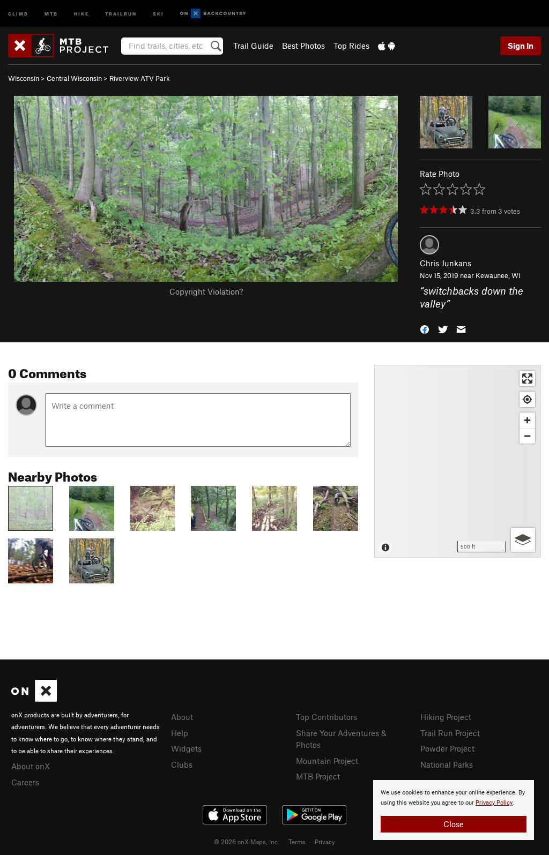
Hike (81, 13)
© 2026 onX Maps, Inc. (246, 841)
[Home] (63, 45)
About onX (30, 766)
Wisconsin (23, 78)
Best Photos (303, 45)
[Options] (523, 540)
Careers (25, 782)
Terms (297, 841)
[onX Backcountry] (213, 14)
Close (453, 824)
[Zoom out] (527, 436)
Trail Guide (253, 45)
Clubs (181, 764)
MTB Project (318, 776)
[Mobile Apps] (386, 45)
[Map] (457, 461)
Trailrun (121, 13)
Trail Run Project (450, 733)
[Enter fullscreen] (527, 378)
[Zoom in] (527, 420)
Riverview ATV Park (139, 78)
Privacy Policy (494, 802)
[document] (453, 810)
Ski (158, 13)
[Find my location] (527, 399)
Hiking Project (445, 717)
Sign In (520, 45)
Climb (18, 13)
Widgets (186, 748)
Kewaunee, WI (498, 275)
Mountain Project (327, 761)
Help (179, 733)
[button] (424, 328)
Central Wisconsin (74, 78)
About (182, 717)
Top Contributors (326, 717)
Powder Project (447, 748)
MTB (51, 13)
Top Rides (351, 45)
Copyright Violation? (206, 291)
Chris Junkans (445, 263)
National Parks (446, 764)
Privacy (325, 841)
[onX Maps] (34, 698)
